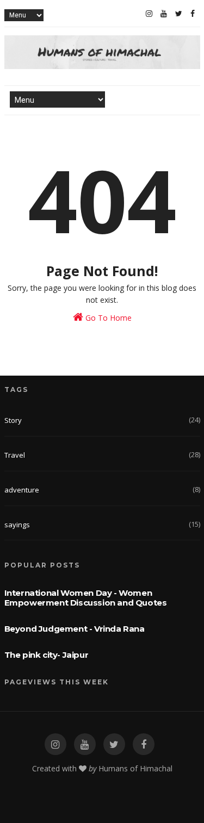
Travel (14, 455)
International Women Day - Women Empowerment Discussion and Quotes (85, 598)
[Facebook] (192, 13)
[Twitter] (178, 13)
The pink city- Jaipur (46, 655)
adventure (21, 490)
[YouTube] (163, 13)
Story (13, 420)
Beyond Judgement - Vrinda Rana (74, 629)
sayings (17, 524)
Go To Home (107, 318)
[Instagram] (149, 13)
